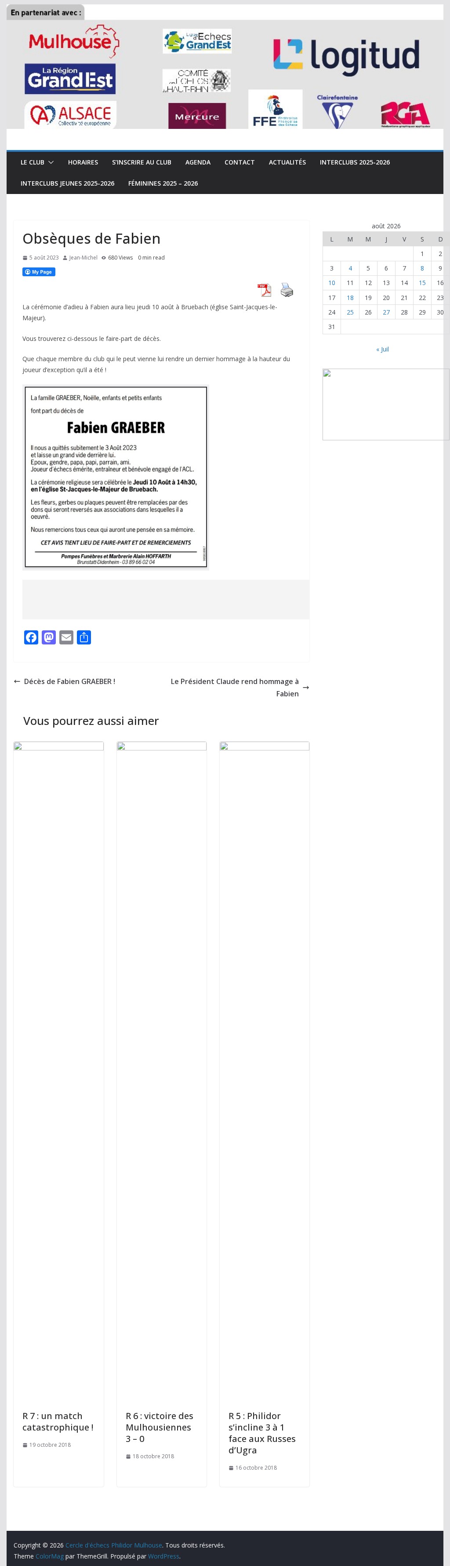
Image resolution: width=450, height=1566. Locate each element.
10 (331, 282)
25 (350, 312)
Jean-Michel (83, 257)
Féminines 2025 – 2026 (163, 183)
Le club (32, 162)
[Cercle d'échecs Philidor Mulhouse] (225, 10)
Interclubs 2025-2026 (355, 162)
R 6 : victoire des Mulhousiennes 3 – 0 (159, 1427)
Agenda (197, 162)
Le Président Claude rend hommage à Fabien (235, 688)
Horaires (83, 162)
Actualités (287, 162)
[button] (49, 162)
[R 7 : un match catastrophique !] (58, 748)
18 (350, 297)
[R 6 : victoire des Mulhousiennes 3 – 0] (162, 748)
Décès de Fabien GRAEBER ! (69, 681)
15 (422, 282)
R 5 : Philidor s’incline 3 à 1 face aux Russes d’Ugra (262, 1433)
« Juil (382, 349)
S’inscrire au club (141, 162)
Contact (240, 162)
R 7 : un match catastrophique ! (57, 1421)
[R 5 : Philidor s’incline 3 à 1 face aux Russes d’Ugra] (264, 748)
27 (386, 312)
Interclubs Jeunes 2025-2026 (67, 183)
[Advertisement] (182, 599)
